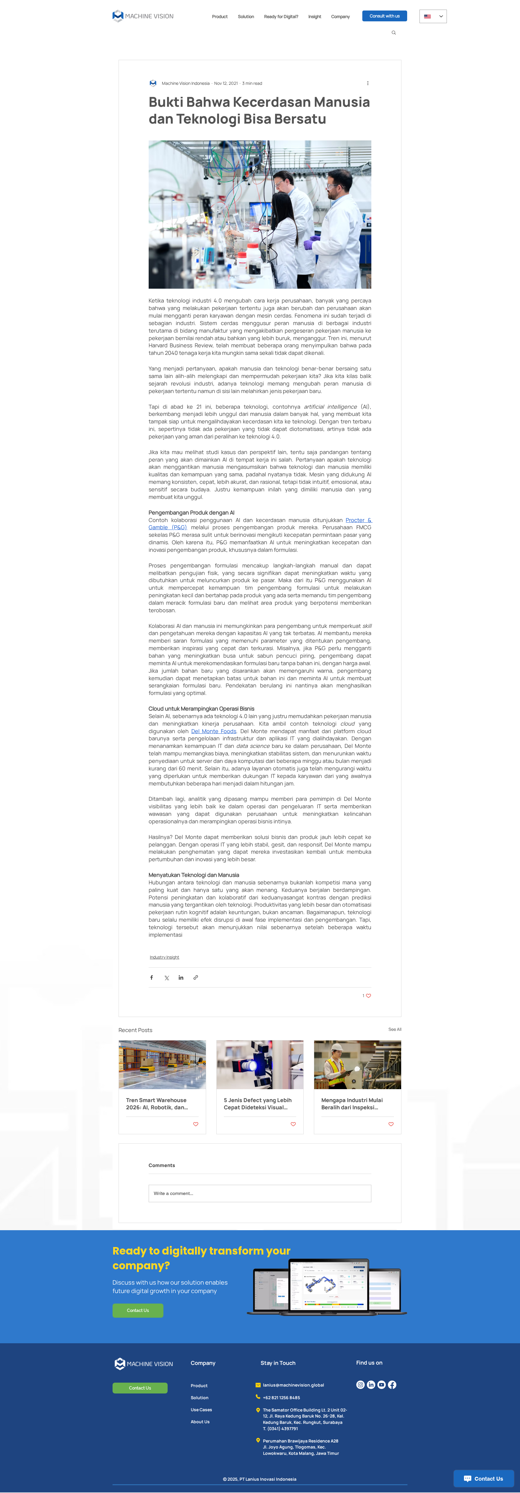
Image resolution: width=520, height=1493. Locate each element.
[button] (220, 16)
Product (199, 1385)
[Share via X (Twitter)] (166, 977)
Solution (200, 1397)
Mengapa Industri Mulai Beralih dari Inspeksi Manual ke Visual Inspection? (352, 1103)
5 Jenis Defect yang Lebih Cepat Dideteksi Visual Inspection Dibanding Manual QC (258, 1103)
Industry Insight (164, 957)
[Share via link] (196, 977)
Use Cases (201, 1409)
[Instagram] (360, 1385)
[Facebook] (392, 1385)
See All (394, 1029)
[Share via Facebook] (151, 977)
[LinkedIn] (371, 1385)
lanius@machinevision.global (293, 1385)
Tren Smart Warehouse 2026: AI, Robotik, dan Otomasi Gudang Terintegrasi (156, 1103)
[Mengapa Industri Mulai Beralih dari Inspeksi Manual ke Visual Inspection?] (357, 1064)
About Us (200, 1421)
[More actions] (367, 83)
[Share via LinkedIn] (181, 977)
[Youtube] (381, 1385)
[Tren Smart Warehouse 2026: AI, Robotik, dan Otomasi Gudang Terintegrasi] (162, 1064)
